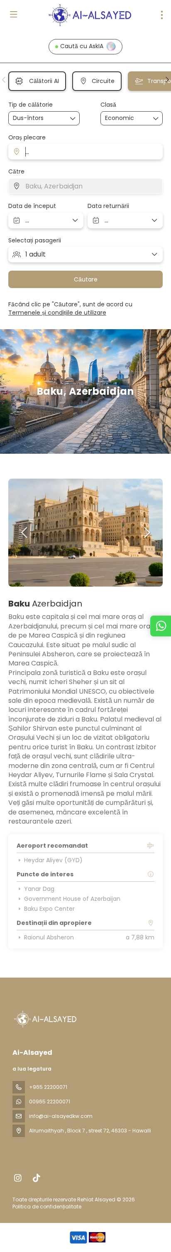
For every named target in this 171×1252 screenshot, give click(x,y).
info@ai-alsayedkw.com (61, 1116)
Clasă (108, 105)
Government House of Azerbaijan (72, 899)
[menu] (162, 15)
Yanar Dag (39, 889)
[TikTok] (36, 1178)
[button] (4, 79)
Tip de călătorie (30, 105)
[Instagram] (17, 1178)
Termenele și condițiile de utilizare (57, 312)
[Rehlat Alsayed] (44, 1019)
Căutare (86, 279)
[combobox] (85, 151)
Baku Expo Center (49, 909)
